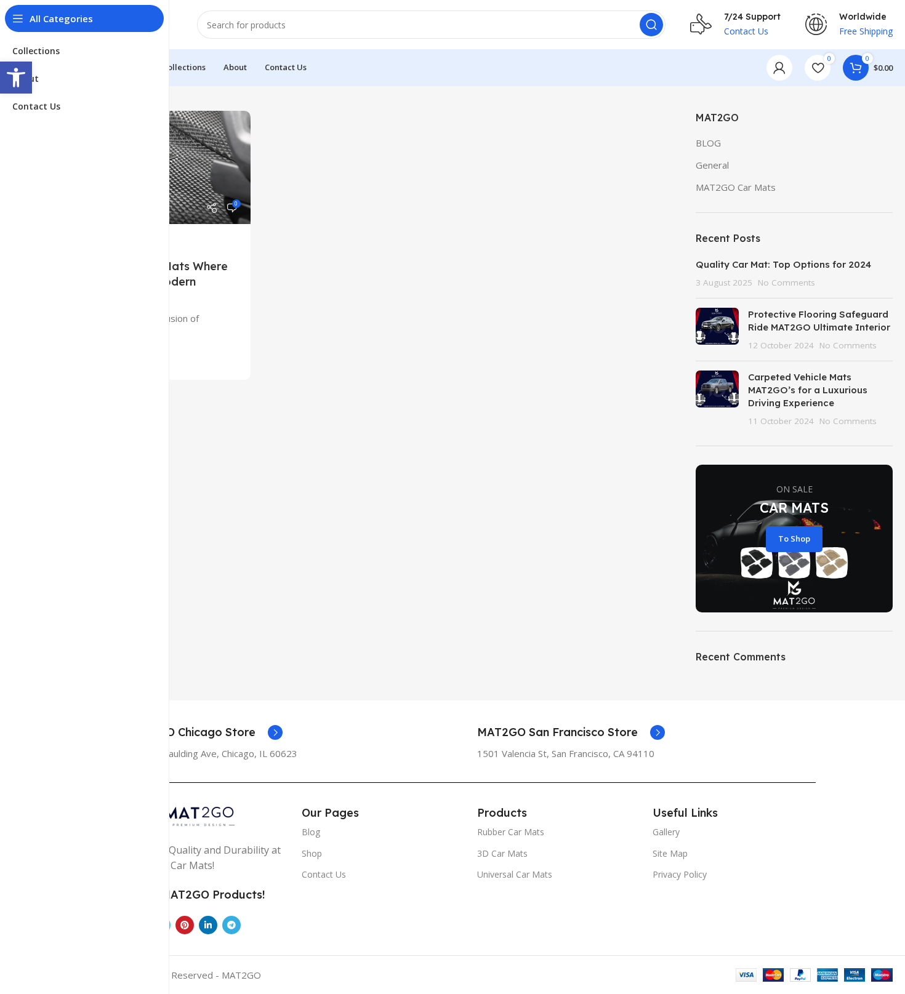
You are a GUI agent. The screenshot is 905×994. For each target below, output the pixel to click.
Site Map (670, 853)
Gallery (666, 832)
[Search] (651, 24)
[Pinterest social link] (184, 925)
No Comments (786, 282)
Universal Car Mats (514, 874)
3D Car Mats (502, 853)
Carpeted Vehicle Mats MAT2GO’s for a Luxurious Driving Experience (807, 390)
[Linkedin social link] (208, 925)
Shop (312, 853)
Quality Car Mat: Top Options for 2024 (783, 264)
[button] (16, 78)
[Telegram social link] (231, 925)
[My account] (779, 67)
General (712, 165)
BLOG (708, 143)
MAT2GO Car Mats (736, 187)
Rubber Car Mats (510, 832)
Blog (311, 832)
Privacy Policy (680, 874)
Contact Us (324, 874)
